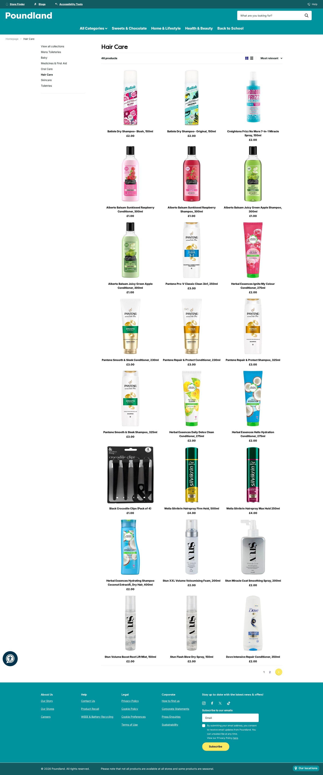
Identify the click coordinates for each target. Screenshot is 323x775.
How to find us (171, 700)
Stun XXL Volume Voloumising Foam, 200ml (191, 580)
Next (278, 672)
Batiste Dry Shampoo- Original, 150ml (191, 131)
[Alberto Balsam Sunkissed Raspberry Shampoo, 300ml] (192, 174)
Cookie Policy (129, 708)
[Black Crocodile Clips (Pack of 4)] (130, 475)
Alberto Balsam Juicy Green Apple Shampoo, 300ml (253, 209)
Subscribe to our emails (217, 710)
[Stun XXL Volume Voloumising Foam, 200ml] (192, 547)
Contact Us (88, 700)
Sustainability (170, 724)
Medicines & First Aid (54, 63)
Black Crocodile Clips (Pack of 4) (130, 508)
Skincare (46, 80)
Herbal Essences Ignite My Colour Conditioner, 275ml (253, 285)
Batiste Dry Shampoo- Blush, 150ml (130, 131)
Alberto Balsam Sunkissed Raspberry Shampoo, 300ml (192, 209)
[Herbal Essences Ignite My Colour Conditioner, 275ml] (253, 250)
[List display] (251, 58)
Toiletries (46, 85)
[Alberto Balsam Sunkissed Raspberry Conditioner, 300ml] (130, 174)
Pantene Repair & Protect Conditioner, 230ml (191, 359)
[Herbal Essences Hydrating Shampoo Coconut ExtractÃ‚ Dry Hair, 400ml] (130, 547)
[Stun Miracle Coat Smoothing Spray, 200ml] (253, 547)
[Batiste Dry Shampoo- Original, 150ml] (192, 98)
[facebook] (212, 703)
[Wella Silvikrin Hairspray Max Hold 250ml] (253, 475)
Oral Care (47, 68)
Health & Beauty (199, 28)
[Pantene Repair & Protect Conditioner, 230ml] (192, 326)
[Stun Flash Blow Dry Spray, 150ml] (192, 623)
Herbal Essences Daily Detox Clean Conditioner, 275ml (191, 434)
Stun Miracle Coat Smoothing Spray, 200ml (253, 580)
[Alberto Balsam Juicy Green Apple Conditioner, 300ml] (130, 250)
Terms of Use (129, 724)
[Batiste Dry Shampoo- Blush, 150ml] (130, 98)
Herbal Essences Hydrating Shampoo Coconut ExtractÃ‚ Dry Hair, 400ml (130, 582)
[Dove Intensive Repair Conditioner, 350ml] (253, 623)
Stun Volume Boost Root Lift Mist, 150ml (130, 656)
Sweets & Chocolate (129, 28)
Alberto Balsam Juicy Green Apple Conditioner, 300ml (130, 285)
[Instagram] (204, 703)
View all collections (52, 46)
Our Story (47, 700)
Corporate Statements (175, 708)
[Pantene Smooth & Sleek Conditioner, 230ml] (130, 326)
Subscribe (216, 746)
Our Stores (47, 708)
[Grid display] (246, 58)
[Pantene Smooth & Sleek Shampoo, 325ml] (130, 398)
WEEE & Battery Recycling (97, 716)
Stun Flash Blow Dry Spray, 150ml (191, 656)
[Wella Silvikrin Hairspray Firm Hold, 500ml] (192, 475)
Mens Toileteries (51, 52)
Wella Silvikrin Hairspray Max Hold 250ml (253, 508)
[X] (220, 703)
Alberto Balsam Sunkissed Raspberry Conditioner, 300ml (130, 209)
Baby (44, 57)
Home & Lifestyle (166, 28)
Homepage (12, 38)
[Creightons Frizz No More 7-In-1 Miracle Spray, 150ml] (253, 98)
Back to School (230, 28)
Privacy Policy (130, 700)
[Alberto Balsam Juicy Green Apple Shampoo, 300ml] (253, 174)
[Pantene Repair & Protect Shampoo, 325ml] (253, 326)
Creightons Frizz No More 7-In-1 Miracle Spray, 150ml (253, 133)
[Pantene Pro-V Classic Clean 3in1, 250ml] (192, 250)
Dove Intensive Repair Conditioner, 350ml (253, 656)
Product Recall (90, 708)
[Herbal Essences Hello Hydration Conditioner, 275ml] (253, 398)
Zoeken (306, 15)
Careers (46, 716)
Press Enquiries (171, 716)
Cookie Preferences (133, 716)
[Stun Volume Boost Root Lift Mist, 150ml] (130, 623)
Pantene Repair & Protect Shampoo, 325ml (253, 359)
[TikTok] (228, 703)
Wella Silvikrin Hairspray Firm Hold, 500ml (191, 508)
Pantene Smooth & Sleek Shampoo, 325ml (130, 432)
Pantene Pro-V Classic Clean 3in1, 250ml (192, 283)
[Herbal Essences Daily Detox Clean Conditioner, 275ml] (192, 398)
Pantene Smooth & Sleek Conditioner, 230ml (130, 359)
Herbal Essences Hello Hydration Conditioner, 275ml (253, 434)
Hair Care (47, 74)
